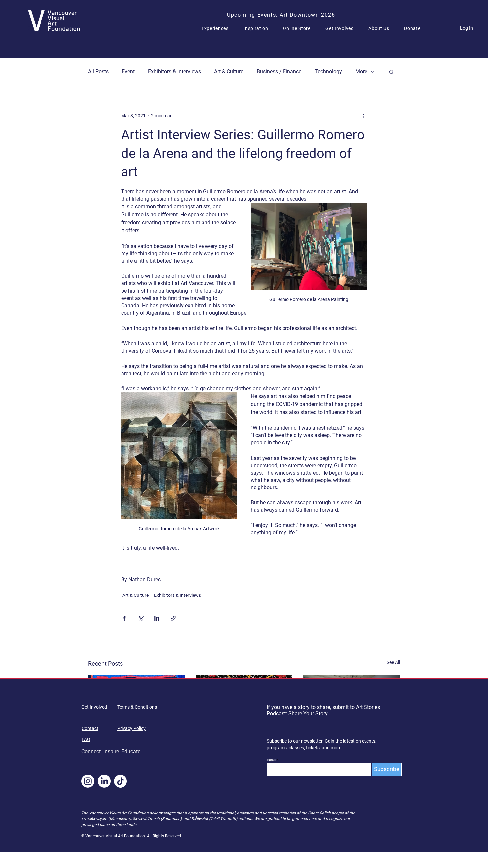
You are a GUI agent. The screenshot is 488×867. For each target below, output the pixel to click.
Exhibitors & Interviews (174, 71)
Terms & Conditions (137, 707)
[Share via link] (173, 618)
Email (271, 760)
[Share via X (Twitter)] (140, 618)
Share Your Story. (308, 713)
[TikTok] (120, 781)
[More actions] (363, 116)
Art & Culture (228, 71)
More (361, 71)
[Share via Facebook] (124, 618)
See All (393, 662)
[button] (217, 28)
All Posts (98, 71)
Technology (328, 71)
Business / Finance (279, 71)
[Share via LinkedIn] (157, 618)
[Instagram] (87, 781)
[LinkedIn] (104, 781)
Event (128, 71)
